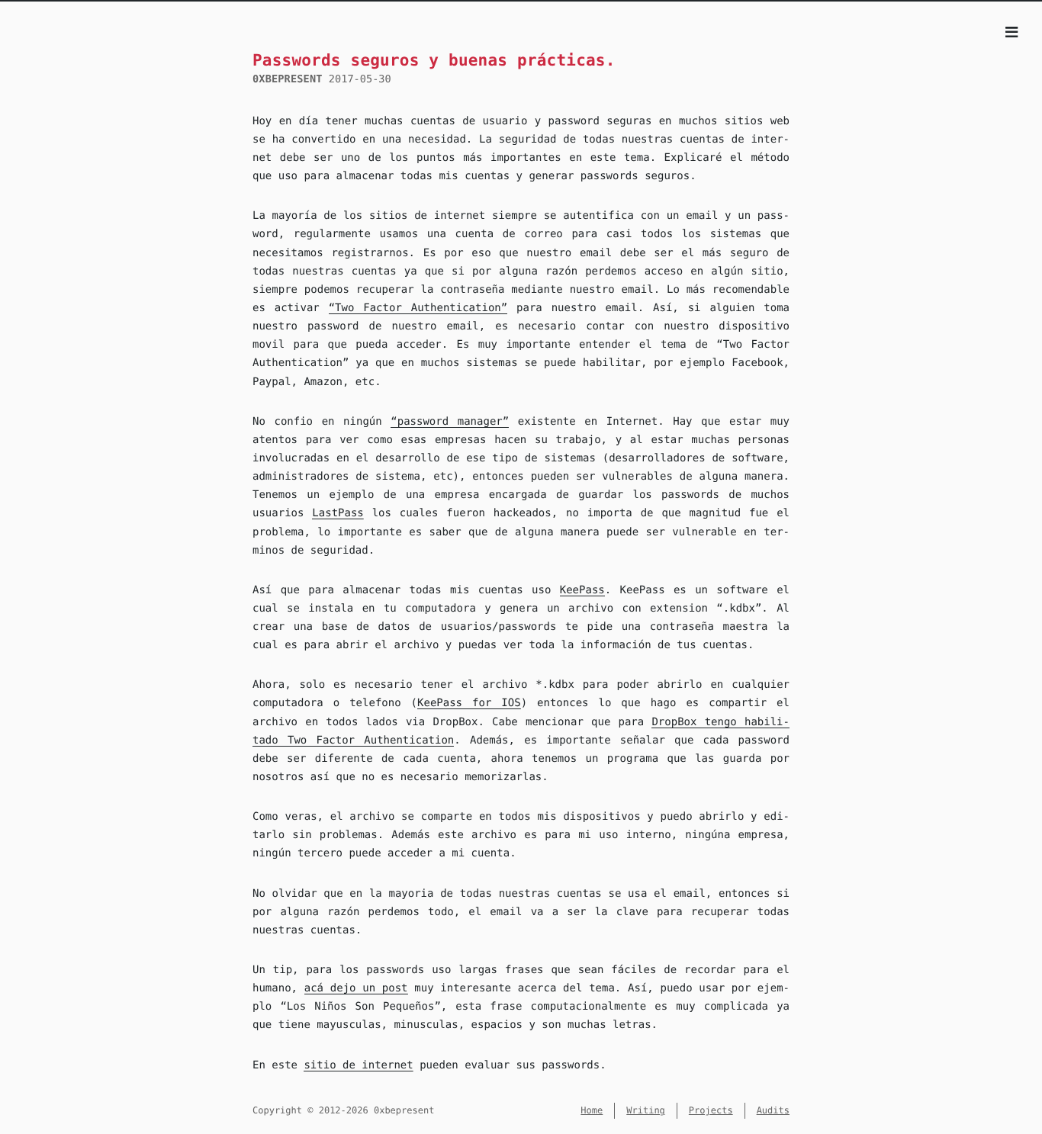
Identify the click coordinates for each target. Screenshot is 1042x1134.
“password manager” (450, 422)
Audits (773, 1110)
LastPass (337, 513)
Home (591, 1110)
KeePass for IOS (469, 703)
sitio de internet (358, 1065)
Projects (711, 1110)
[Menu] (1011, 33)
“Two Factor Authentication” (418, 308)
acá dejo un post (356, 988)
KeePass (582, 590)
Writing (645, 1110)
